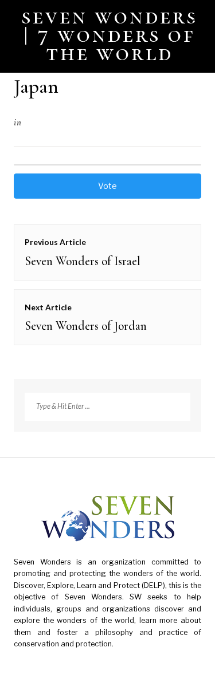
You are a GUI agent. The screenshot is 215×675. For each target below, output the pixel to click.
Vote (107, 186)
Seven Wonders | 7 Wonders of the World (110, 34)
